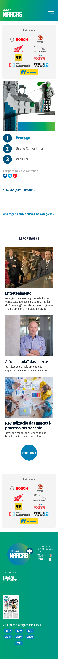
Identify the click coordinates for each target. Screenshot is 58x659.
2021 (19, 643)
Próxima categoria (42, 214)
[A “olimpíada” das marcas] (29, 355)
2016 (19, 630)
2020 (30, 636)
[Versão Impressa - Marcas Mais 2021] (11, 618)
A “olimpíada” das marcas (26, 361)
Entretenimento (18, 293)
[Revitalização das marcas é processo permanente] (29, 416)
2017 (30, 630)
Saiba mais (29, 452)
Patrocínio (29, 30)
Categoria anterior (16, 214)
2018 (8, 636)
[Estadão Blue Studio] (10, 580)
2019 (19, 636)
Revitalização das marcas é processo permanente (28, 425)
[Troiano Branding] (44, 560)
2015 (8, 630)
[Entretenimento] (29, 287)
